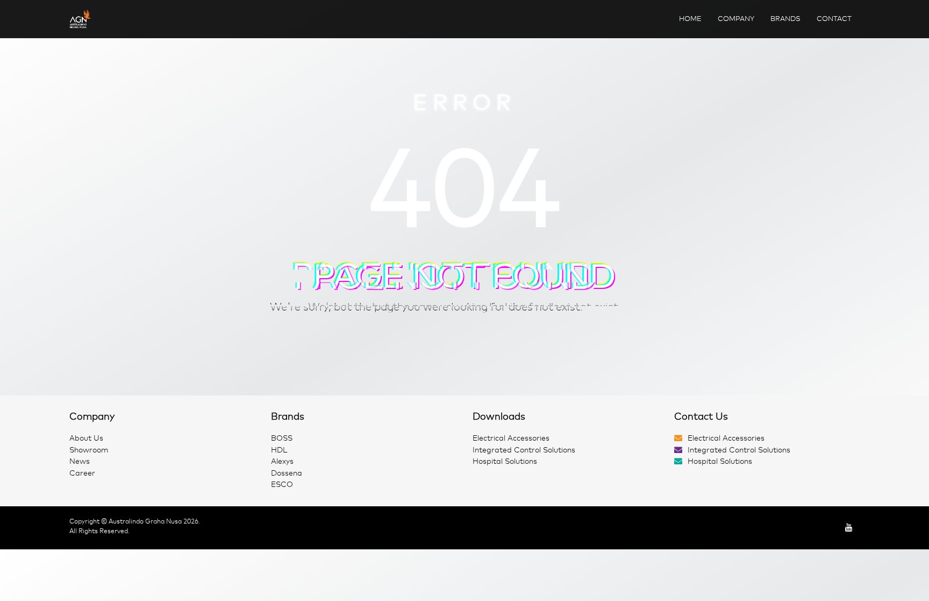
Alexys (282, 461)
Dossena (286, 473)
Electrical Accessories (511, 438)
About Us (86, 438)
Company (736, 19)
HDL (279, 450)
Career (82, 473)
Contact (834, 19)
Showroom (89, 450)
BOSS (281, 438)
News (79, 461)
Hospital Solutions (505, 461)
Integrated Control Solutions (524, 450)
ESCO (282, 484)
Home (690, 19)
